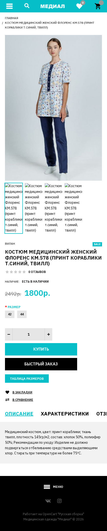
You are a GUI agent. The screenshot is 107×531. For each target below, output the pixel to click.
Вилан (10, 243)
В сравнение (22, 400)
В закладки (22, 392)
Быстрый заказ (41, 363)
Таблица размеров (27, 379)
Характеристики (65, 413)
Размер (14, 307)
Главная (11, 18)
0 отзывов (37, 272)
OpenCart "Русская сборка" (63, 514)
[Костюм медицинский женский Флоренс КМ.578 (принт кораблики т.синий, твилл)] (53, 107)
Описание (19, 413)
